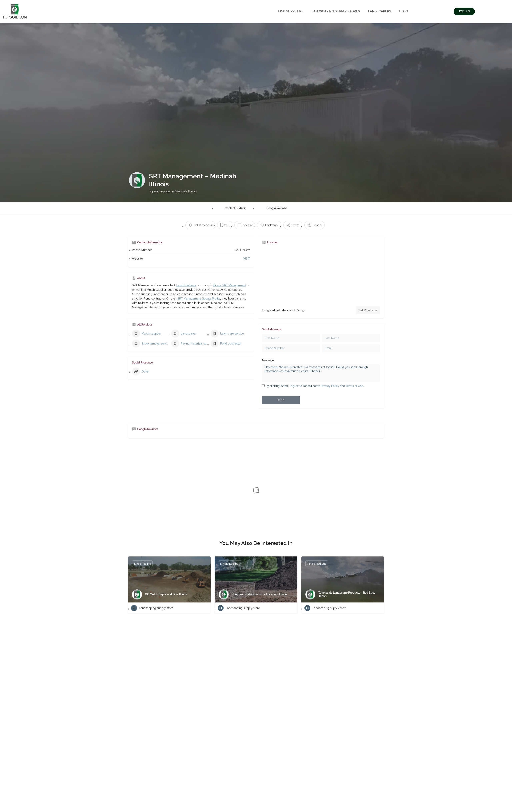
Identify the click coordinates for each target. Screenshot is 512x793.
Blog (403, 11)
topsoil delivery (186, 285)
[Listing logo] (137, 180)
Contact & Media (235, 208)
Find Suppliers (290, 11)
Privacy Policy (330, 386)
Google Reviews (276, 208)
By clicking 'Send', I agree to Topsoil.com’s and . (314, 386)
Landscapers (379, 11)
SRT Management (234, 285)
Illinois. (217, 285)
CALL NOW (242, 250)
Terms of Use (354, 386)
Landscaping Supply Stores (335, 11)
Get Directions (368, 310)
